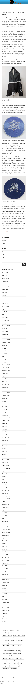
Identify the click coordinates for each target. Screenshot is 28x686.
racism (15, 653)
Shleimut (5, 655)
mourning (10, 648)
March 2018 (5, 434)
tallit (17, 658)
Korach (18, 643)
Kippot (13, 643)
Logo (3, 254)
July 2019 (4, 401)
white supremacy (15, 666)
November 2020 (6, 367)
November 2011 (6, 610)
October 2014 (5, 535)
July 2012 (4, 588)
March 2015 (5, 521)
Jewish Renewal (19, 640)
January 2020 (5, 387)
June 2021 (4, 351)
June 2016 (4, 479)
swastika (5, 658)
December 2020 (6, 365)
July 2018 (4, 426)
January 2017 (5, 462)
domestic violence (7, 635)
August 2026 (5, 272)
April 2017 (4, 457)
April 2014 (4, 552)
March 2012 (5, 599)
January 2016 (5, 493)
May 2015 (4, 515)
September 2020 (6, 370)
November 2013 (6, 560)
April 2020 (4, 381)
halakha (10, 637)
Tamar (4, 660)
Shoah (10, 655)
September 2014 (6, 538)
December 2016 (6, 465)
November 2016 (6, 468)
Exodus (4, 637)
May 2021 (4, 353)
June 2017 (4, 451)
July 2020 (4, 376)
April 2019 (4, 406)
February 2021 (5, 359)
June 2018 (4, 429)
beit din (17, 630)
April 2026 (4, 275)
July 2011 (4, 621)
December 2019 (6, 390)
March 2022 (5, 331)
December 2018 (6, 418)
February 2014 (5, 557)
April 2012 (4, 596)
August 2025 (5, 281)
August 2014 (5, 540)
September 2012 (6, 582)
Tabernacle (11, 658)
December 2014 (6, 529)
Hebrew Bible (6, 640)
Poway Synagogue (7, 653)
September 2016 (6, 471)
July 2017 (4, 448)
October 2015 (5, 501)
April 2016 (4, 485)
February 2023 (5, 320)
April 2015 (4, 518)
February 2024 (5, 300)
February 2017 (5, 459)
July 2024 (4, 292)
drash (23, 635)
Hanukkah (15, 637)
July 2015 (4, 510)
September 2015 (6, 504)
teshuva (15, 660)
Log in (3, 243)
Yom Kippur (14, 668)
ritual (19, 653)
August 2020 (5, 373)
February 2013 (5, 571)
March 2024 (5, 298)
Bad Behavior (3, 682)
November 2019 (6, 392)
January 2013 (5, 574)
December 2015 (6, 496)
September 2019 (6, 395)
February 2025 (5, 286)
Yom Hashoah (6, 668)
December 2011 (6, 607)
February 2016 (5, 490)
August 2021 (5, 345)
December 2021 (6, 337)
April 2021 (4, 356)
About (3, 251)
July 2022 (4, 328)
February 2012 (5, 602)
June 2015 (4, 512)
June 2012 (4, 591)
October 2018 (5, 420)
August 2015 (5, 507)
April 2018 (4, 432)
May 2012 (4, 593)
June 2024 (4, 295)
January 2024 (5, 303)
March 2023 (5, 317)
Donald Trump (16, 635)
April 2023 (4, 314)
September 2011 (6, 616)
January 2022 (5, 334)
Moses (4, 648)
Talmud (21, 658)
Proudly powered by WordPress (9, 677)
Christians (5, 632)
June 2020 (4, 379)
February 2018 (5, 437)
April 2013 (4, 565)
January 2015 (5, 526)
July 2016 (4, 476)
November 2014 (6, 532)
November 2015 (6, 499)
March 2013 (5, 568)
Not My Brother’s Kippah (12, 61)
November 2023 (6, 306)
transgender (6, 666)
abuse (4, 630)
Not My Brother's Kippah (9, 650)
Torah (21, 663)
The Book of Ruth (7, 663)
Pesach (18, 650)
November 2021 (6, 339)
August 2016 (5, 473)
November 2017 (6, 443)
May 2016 (4, 482)
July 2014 (4, 543)
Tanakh (9, 660)
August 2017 (5, 445)
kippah (8, 643)
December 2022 (6, 325)
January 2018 (5, 440)
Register (4, 240)
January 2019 (5, 415)
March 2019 (5, 409)
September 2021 (6, 342)
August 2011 (5, 619)
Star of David (17, 655)
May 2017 (4, 454)
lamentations (6, 645)
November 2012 (6, 577)
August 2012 (5, 585)
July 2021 (4, 348)
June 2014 (4, 546)
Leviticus (13, 645)
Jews (4, 643)
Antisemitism (10, 630)
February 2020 (5, 384)
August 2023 (5, 309)
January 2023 (5, 323)
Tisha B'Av (15, 663)
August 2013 (5, 563)
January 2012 (5, 605)
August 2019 (5, 398)
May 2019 (4, 404)
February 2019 (5, 412)
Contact (4, 257)
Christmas (12, 632)
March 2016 (5, 487)
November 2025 (6, 278)
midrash (19, 645)
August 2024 (5, 289)
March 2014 (5, 554)
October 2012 (5, 579)
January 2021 (5, 362)
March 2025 (5, 284)
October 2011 (5, 613)
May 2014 (4, 549)
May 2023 (4, 311)
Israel (12, 640)
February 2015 (5, 524)
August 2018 (5, 423)
